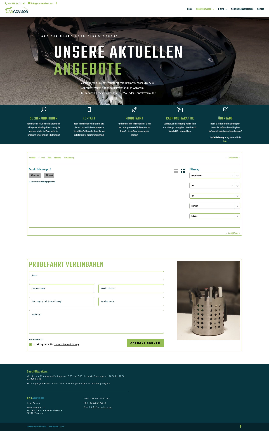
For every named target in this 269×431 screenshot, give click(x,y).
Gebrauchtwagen (203, 9)
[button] (176, 171)
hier (225, 141)
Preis (43, 157)
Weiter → (236, 157)
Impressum (53, 426)
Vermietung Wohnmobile (242, 9)
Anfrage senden (145, 343)
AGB (62, 426)
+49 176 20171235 (16, 3)
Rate (49, 157)
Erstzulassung (69, 157)
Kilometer (57, 157)
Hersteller (32, 157)
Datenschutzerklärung (66, 344)
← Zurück (229, 157)
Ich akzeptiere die (56, 344)
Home (189, 9)
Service (260, 9)
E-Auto (221, 9)
